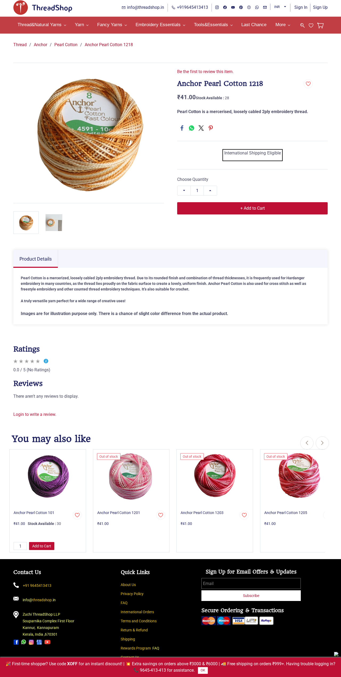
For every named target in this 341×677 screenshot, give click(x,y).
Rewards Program (136, 648)
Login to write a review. (34, 414)
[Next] (322, 443)
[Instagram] (31, 641)
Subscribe (251, 596)
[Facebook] (182, 128)
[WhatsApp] (192, 128)
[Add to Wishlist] (308, 83)
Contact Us (130, 657)
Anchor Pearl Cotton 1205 (285, 513)
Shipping (128, 639)
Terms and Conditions (139, 621)
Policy (139, 594)
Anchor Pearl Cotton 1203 (202, 513)
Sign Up (320, 7)
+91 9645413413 (37, 585)
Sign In (300, 7)
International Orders (137, 612)
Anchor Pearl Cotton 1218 (109, 44)
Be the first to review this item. (205, 72)
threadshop (42, 600)
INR (277, 7)
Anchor (40, 44)
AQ (125, 603)
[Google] (39, 641)
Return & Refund (134, 630)
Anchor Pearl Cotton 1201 (118, 513)
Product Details (35, 259)
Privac (126, 594)
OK (203, 670)
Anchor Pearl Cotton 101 (34, 513)
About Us (128, 585)
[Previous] (307, 443)
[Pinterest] (211, 128)
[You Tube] (47, 641)
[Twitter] (201, 128)
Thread (20, 44)
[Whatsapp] (23, 641)
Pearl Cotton (66, 44)
